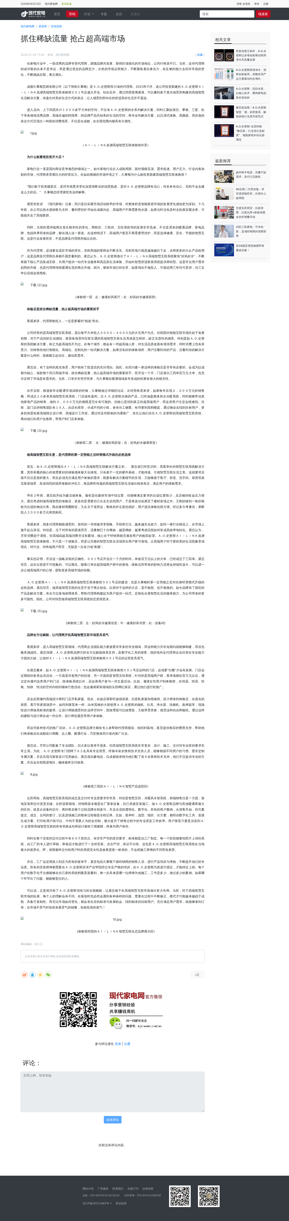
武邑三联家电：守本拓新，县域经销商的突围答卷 (251, 231)
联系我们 (117, 1188)
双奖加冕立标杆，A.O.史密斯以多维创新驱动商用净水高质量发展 (251, 55)
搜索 (264, 14)
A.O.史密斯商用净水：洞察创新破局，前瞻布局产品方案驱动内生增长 (251, 74)
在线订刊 (132, 1188)
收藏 (200, 54)
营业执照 (121, 1203)
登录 (256, 3)
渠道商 (43, 26)
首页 (58, 14)
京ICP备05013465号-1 (97, 1203)
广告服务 (103, 1188)
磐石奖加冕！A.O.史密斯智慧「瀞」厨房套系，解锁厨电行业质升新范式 (251, 112)
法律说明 (147, 1188)
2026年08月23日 (31, 3)
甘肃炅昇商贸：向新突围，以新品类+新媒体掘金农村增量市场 (250, 212)
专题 (104, 14)
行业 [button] (87, 14)
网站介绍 (88, 1188)
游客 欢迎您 (243, 3)
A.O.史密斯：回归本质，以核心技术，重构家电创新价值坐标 (251, 93)
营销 (72, 14)
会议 (119, 14)
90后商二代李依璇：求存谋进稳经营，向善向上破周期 (251, 193)
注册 (265, 3)
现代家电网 (51, 3)
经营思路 (56, 26)
